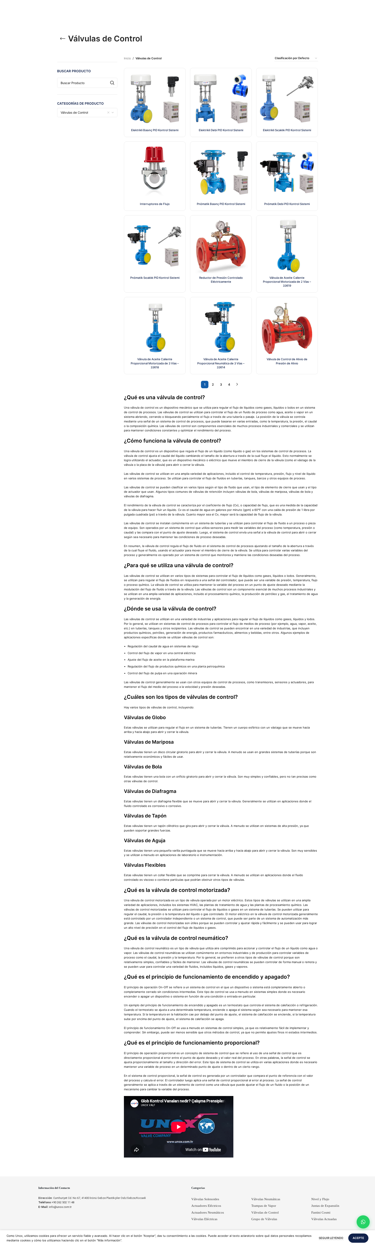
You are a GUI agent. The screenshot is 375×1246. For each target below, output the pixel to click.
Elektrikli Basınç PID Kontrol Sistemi (154, 130)
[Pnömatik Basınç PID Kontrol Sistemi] (221, 172)
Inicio (127, 58)
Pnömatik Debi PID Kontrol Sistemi (287, 204)
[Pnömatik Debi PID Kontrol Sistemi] (287, 172)
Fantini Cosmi (320, 1212)
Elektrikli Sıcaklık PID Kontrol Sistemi (287, 130)
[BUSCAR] (112, 83)
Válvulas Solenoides (205, 1199)
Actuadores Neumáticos (207, 1212)
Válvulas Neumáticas (265, 1199)
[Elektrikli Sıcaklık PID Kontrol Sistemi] (287, 98)
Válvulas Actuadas (324, 1219)
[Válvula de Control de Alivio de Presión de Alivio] (287, 327)
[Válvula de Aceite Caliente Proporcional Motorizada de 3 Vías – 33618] (154, 327)
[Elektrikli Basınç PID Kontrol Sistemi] (154, 98)
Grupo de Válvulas (264, 1219)
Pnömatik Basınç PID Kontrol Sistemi (221, 204)
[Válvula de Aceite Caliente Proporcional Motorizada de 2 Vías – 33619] (287, 246)
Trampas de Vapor (263, 1205)
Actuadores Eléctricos (206, 1205)
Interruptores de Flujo (155, 204)
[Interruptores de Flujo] (154, 172)
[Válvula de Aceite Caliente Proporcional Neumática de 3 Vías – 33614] (221, 327)
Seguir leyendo (331, 1238)
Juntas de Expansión (325, 1205)
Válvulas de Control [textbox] (74, 112)
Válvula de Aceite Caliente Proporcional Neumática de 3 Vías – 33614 (221, 363)
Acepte (358, 1238)
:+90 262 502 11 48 (56, 1202)
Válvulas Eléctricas (204, 1219)
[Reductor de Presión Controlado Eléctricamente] (221, 246)
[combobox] (87, 112)
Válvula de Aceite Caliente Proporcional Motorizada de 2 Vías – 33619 (287, 281)
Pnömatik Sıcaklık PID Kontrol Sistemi (155, 277)
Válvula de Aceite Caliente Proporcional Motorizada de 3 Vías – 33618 (155, 363)
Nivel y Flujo (320, 1199)
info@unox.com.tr (55, 1207)
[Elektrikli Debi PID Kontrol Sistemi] (221, 98)
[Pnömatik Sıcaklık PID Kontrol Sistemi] (154, 246)
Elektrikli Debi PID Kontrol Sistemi (221, 130)
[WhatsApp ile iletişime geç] (363, 1221)
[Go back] (62, 38)
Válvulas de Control (265, 1212)
